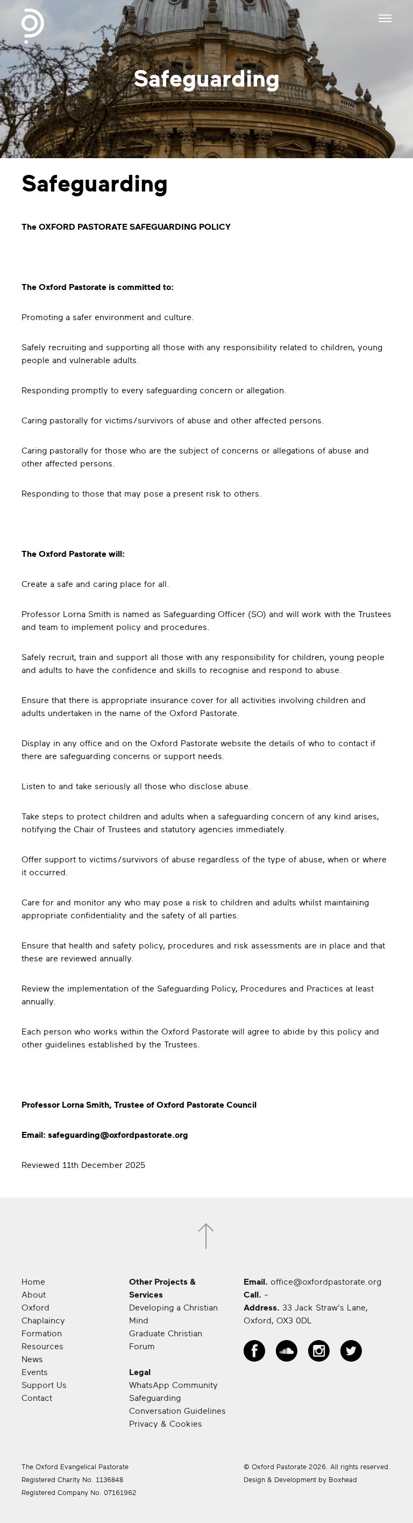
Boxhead (343, 1480)
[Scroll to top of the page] (206, 1236)
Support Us (44, 1385)
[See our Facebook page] (254, 1351)
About (34, 1295)
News (32, 1359)
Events (35, 1372)
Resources (42, 1346)
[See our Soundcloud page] (286, 1351)
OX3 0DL (294, 1321)
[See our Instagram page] (319, 1351)
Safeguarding (155, 1398)
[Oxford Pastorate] (33, 26)
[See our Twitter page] (351, 1351)
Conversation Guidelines (177, 1411)
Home (33, 1282)
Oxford (35, 1308)
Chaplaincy (43, 1321)
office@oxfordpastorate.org (325, 1282)
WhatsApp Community (173, 1385)
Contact (37, 1398)
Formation (42, 1333)
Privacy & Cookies (165, 1424)
